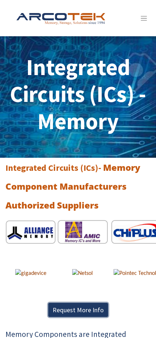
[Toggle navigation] (144, 18)
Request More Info (78, 310)
